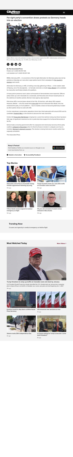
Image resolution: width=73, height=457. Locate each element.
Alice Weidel (52, 88)
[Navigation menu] (64, 12)
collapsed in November (19, 127)
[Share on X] (8, 64)
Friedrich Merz (18, 113)
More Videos (61, 243)
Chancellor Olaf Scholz (21, 117)
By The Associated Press (15, 69)
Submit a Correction (15, 155)
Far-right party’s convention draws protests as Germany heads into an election (36, 19)
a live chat (35, 103)
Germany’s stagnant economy (22, 129)
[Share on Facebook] (12, 64)
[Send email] (20, 64)
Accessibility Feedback (33, 155)
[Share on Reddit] (16, 64)
